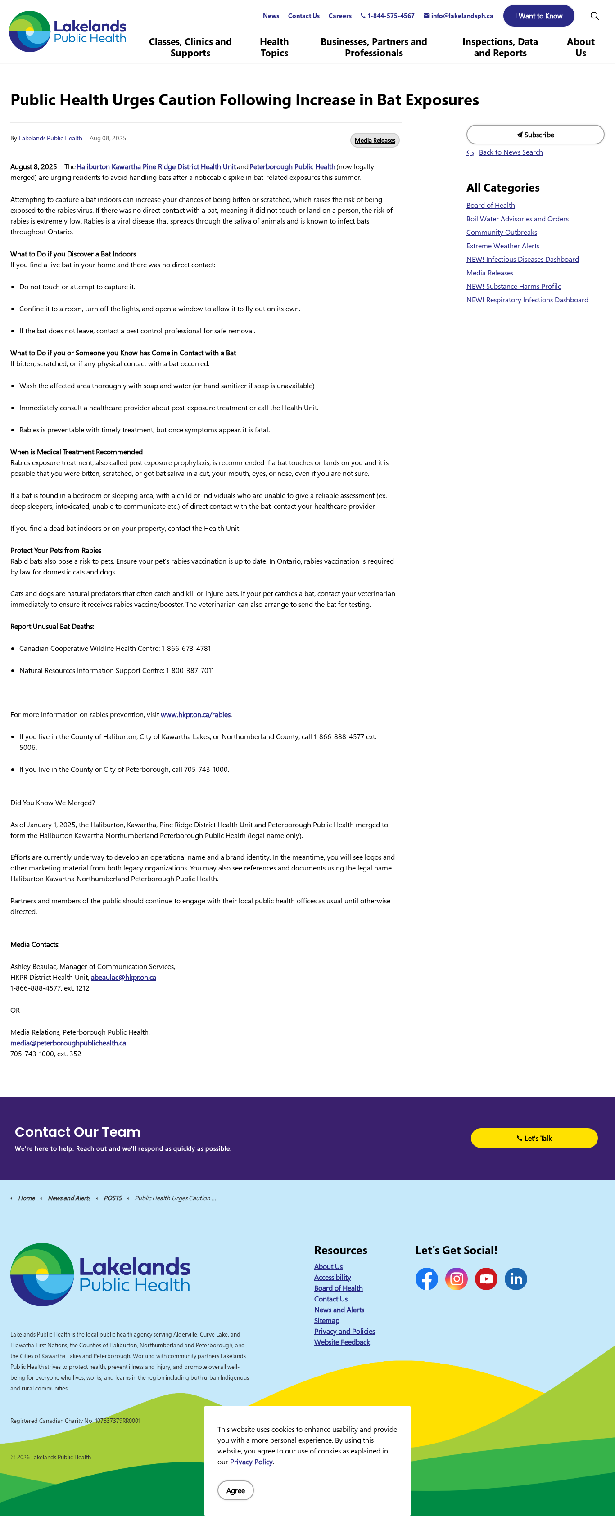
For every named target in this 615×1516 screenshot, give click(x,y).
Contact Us (304, 15)
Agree (235, 1490)
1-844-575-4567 (391, 15)
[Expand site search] (595, 15)
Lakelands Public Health (50, 138)
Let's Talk (538, 1138)
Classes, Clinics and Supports (190, 47)
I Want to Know (539, 16)
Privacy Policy (251, 1462)
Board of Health (490, 205)
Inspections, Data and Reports (500, 47)
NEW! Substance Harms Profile (513, 286)
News (271, 15)
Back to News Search (511, 152)
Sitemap (326, 1320)
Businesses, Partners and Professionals (374, 47)
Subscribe (538, 134)
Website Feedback (342, 1342)
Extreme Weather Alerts (502, 246)
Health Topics (274, 47)
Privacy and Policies (344, 1331)
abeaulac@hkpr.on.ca (123, 977)
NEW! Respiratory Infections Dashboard (527, 300)
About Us (581, 47)
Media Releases (375, 140)
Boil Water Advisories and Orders (517, 219)
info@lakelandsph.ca (462, 15)
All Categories (503, 187)
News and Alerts (339, 1309)
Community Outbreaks (501, 232)
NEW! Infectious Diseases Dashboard (522, 259)
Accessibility (332, 1277)
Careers (340, 15)
